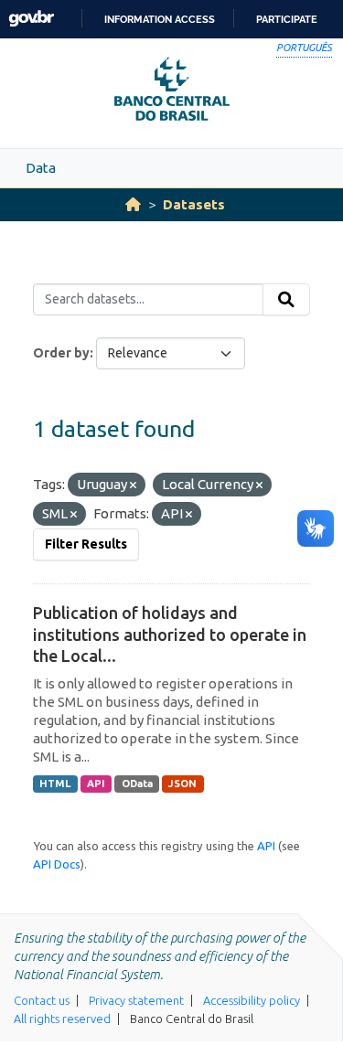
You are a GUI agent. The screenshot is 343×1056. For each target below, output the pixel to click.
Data (41, 168)
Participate (286, 19)
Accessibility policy (251, 1000)
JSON (182, 783)
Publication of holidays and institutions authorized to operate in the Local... (169, 634)
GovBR (31, 18)
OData (137, 783)
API (96, 783)
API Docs (56, 864)
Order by (61, 353)
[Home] (133, 204)
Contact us (42, 1000)
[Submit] (286, 299)
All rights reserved (62, 1018)
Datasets (194, 204)
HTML (54, 783)
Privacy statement (136, 1000)
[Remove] (133, 485)
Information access (159, 19)
